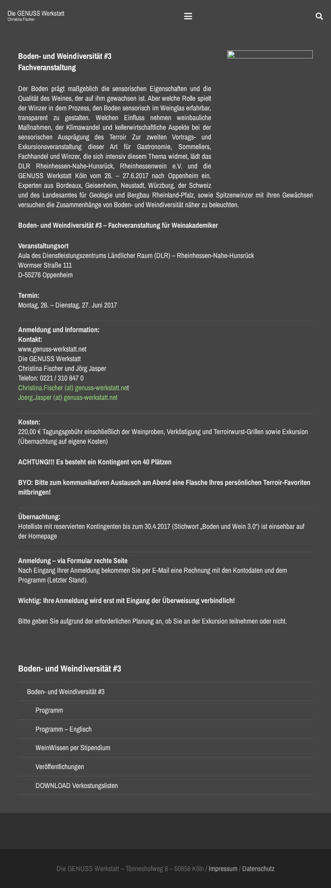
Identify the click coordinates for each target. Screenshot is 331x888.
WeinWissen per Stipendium (73, 747)
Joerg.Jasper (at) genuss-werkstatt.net (67, 397)
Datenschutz (258, 868)
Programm (49, 710)
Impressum (223, 868)
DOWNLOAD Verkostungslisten (77, 785)
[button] (188, 16)
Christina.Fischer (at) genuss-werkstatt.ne (72, 388)
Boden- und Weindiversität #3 (66, 691)
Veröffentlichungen (60, 766)
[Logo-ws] (36, 16)
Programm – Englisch (64, 729)
